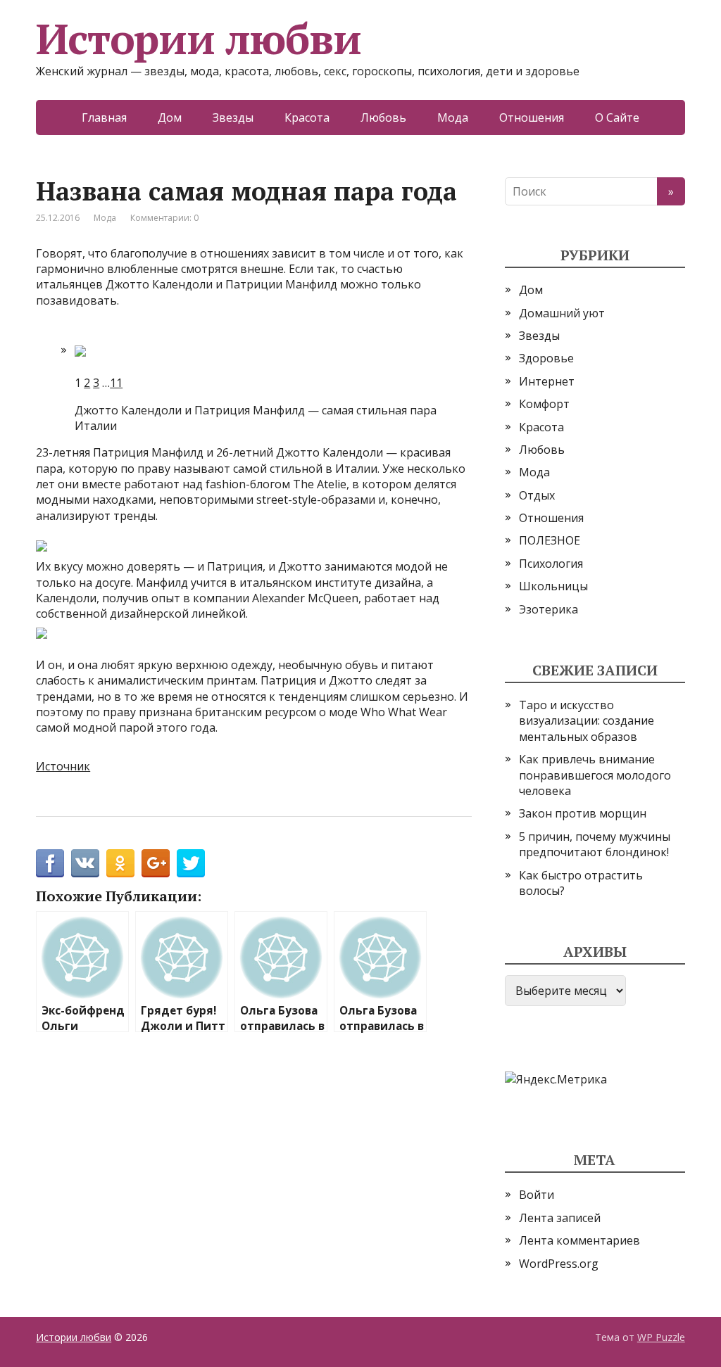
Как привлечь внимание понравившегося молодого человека (595, 775)
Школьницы (553, 586)
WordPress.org (558, 1263)
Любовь (383, 117)
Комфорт (544, 404)
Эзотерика (548, 609)
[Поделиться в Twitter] (191, 863)
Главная (104, 117)
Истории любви (198, 38)
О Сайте (617, 117)
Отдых (537, 495)
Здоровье (546, 358)
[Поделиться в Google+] (156, 863)
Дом (170, 117)
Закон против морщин (582, 813)
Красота (307, 117)
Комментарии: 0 (164, 218)
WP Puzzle (661, 1337)
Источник (63, 766)
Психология (551, 563)
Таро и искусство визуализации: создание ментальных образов (586, 720)
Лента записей (560, 1218)
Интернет (547, 381)
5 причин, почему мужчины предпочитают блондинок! (594, 844)
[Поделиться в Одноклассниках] (120, 863)
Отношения (531, 117)
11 (116, 382)
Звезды (233, 117)
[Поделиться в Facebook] (50, 863)
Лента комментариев (579, 1240)
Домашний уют (562, 313)
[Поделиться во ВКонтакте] (85, 863)
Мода (452, 117)
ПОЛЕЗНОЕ (549, 540)
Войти (536, 1194)
